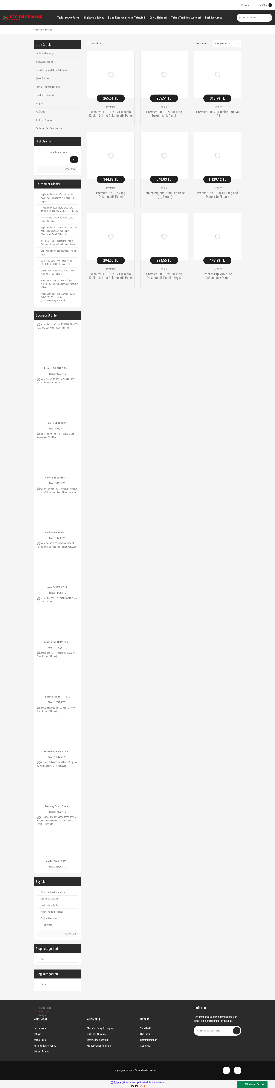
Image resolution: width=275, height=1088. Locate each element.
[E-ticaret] (137, 1082)
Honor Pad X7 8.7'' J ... (58, 587)
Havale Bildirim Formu (45, 1045)
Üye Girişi (145, 1034)
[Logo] (23, 17)
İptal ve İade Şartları (97, 1039)
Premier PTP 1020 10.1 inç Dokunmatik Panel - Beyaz (164, 276)
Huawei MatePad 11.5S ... (57, 751)
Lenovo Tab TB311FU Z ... (57, 642)
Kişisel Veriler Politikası (99, 1045)
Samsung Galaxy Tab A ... (58, 806)
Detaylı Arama (70, 169)
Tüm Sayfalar (70, 933)
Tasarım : (137, 1085)
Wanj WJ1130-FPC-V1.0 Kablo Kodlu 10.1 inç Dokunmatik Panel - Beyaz (111, 276)
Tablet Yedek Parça (45, 53)
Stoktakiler (96, 43)
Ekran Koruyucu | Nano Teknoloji (51, 70)
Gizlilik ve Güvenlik (96, 1034)
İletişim (37, 1034)
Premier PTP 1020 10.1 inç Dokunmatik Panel (164, 114)
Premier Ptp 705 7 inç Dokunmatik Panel (110, 195)
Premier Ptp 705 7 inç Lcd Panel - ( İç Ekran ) (164, 195)
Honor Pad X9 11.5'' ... (57, 423)
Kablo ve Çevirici (44, 120)
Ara (74, 159)
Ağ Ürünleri (41, 111)
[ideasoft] (117, 1082)
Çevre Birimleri (43, 78)
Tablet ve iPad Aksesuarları (49, 128)
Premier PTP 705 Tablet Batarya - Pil (217, 114)
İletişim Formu (41, 1051)
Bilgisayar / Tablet (44, 61)
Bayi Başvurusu (213, 17)
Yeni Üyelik (146, 1028)
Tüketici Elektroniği (45, 95)
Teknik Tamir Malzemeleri (48, 86)
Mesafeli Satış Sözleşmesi (101, 1028)
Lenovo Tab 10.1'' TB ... (57, 696)
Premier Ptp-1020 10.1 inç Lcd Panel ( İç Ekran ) (217, 195)
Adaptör (39, 103)
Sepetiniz (145, 1045)
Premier (49, 29)
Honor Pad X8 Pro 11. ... (57, 477)
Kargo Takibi (40, 1039)
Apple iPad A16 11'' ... (57, 861)
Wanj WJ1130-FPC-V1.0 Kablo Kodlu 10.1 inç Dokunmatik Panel (111, 114)
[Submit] (236, 1030)
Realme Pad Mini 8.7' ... (57, 532)
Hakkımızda (40, 1028)
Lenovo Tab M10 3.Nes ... (57, 368)
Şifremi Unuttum (148, 1039)
